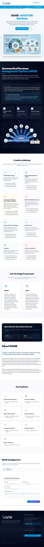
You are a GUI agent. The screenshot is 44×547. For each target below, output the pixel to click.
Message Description (8, 491)
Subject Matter (7, 486)
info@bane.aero (9, 469)
